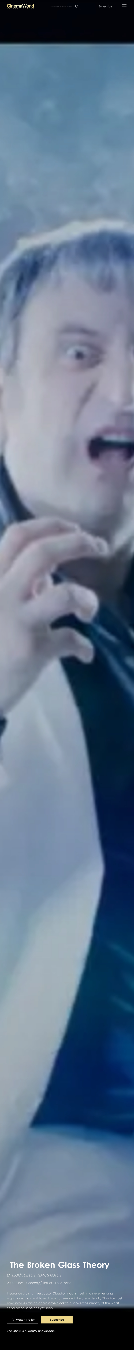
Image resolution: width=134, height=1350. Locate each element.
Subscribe (105, 6)
